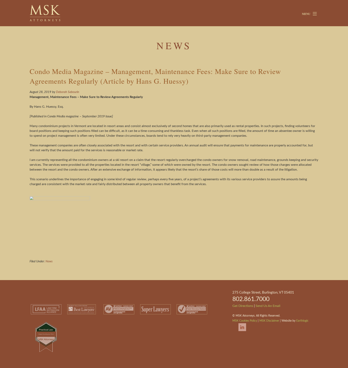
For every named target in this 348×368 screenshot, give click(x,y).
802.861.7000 (250, 299)
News (49, 261)
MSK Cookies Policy (244, 320)
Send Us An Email (268, 306)
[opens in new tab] (240, 331)
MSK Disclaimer (269, 320)
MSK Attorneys (60, 13)
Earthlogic (302, 320)
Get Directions (242, 306)
